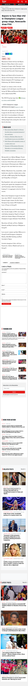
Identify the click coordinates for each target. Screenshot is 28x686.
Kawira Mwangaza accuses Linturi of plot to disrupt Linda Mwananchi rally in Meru (9, 346)
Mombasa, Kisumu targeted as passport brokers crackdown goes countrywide (20, 257)
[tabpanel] (14, 285)
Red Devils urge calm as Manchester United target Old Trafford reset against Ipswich (9, 378)
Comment (4, 272)
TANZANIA (5, 533)
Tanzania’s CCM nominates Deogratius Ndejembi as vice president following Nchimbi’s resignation (14, 148)
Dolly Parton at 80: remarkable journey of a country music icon (13, 514)
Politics (3, 602)
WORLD (7, 487)
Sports (6, 7)
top (9, 58)
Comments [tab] (5, 262)
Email (3, 289)
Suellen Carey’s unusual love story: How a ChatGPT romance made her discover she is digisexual (14, 563)
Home (2, 7)
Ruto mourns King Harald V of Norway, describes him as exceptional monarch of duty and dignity (14, 132)
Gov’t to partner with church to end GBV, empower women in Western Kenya (9, 370)
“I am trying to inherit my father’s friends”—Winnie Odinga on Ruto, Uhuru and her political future (9, 354)
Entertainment (7, 558)
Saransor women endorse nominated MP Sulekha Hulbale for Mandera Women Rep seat (9, 335)
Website (3, 294)
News (5, 487)
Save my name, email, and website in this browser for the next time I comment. (14, 300)
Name (3, 285)
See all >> (23, 469)
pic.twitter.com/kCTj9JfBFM (8, 100)
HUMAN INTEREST (5, 676)
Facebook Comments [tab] (15, 262)
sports (4, 58)
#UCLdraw (22, 98)
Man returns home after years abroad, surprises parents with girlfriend (7, 256)
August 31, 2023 (19, 107)
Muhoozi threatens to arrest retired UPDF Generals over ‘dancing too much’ (9, 362)
